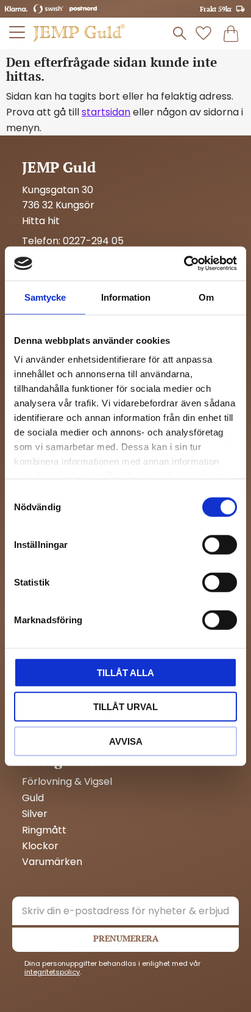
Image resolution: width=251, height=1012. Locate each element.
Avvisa (126, 741)
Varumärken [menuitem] (52, 861)
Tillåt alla (125, 672)
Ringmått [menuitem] (44, 830)
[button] (17, 32)
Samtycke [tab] (45, 297)
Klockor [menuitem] (40, 846)
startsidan (106, 112)
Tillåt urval (125, 707)
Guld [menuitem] (33, 798)
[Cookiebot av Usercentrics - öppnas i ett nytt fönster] (183, 264)
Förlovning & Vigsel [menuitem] (67, 781)
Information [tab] (125, 297)
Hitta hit (41, 221)
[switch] (219, 544)
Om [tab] (206, 297)
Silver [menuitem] (35, 814)
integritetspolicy (52, 972)
